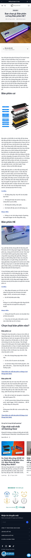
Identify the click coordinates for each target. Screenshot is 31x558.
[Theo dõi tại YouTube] (10, 546)
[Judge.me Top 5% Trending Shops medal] (24, 501)
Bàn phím (15, 10)
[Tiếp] (29, 1)
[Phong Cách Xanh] (15, 5)
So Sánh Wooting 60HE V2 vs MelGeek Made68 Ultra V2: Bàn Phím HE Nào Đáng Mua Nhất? (12, 461)
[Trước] (1, 1)
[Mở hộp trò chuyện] (28, 555)
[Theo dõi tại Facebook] (2, 546)
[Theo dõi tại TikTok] (13, 546)
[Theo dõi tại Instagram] (6, 546)
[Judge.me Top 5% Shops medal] (15, 501)
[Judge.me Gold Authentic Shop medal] (24, 494)
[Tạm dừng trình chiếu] (27, 1)
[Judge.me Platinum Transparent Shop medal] (15, 494)
